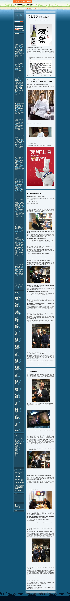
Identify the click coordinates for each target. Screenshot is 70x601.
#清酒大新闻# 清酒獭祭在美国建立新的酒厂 (38, 17)
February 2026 (17, 295)
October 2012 (17, 399)
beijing (19, 469)
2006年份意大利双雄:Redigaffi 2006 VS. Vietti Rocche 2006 (19, 227)
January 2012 (17, 407)
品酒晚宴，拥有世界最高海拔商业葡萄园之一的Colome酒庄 (19, 220)
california (16, 471)
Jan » (17, 19)
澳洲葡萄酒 (16, 456)
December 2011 (17, 408)
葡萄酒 (16, 488)
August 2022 (17, 322)
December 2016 (17, 358)
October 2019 (17, 331)
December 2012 (17, 398)
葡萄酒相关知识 (17, 462)
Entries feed (17, 505)
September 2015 (17, 371)
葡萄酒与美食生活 (17, 460)
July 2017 (16, 352)
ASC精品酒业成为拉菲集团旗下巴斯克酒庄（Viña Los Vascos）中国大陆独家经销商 (19, 41)
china (22, 471)
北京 (23, 485)
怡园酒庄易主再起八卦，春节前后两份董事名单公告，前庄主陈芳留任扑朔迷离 (19, 59)
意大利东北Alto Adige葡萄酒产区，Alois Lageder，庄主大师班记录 (19, 203)
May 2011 (16, 414)
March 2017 (17, 356)
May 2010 (16, 425)
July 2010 (16, 423)
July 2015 (16, 373)
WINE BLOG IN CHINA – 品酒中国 (23, 1)
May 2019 (16, 334)
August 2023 (17, 315)
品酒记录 (16, 446)
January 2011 (17, 418)
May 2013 (16, 394)
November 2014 (17, 380)
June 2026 (16, 292)
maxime (18, 475)
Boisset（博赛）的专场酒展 (19, 108)
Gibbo (27, 598)
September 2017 (17, 350)
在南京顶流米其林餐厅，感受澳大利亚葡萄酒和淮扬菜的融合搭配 (19, 35)
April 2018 (16, 344)
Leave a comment (32, 365)
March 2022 (17, 323)
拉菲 (18, 486)
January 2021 (17, 327)
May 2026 (16, 293)
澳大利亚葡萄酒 (20, 487)
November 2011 (17, 409)
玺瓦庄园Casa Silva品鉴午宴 (19, 230)
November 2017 (17, 349)
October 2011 (17, 410)
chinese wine (16, 472)
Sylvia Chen (17, 479)
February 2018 (17, 346)
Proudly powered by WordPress (17, 598)
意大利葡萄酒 (17, 449)
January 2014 (17, 387)
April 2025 (16, 304)
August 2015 (17, 372)
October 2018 (17, 339)
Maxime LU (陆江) (32, 75)
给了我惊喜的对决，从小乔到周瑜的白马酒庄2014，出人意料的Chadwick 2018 (19, 257)
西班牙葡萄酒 (17, 464)
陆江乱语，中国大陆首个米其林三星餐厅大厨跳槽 (39, 81)
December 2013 (17, 388)
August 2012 (17, 401)
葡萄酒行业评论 (17, 463)
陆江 (16, 491)
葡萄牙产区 (16, 459)
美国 (46, 75)
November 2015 (17, 370)
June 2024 (16, 310)
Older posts (29, 591)
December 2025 (17, 297)
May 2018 (16, 343)
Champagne (19, 471)
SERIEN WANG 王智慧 (18, 438)
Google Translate (22, 30)
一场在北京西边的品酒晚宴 (19, 189)
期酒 (20, 486)
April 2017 (16, 355)
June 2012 (16, 403)
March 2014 (17, 385)
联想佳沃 (51, 364)
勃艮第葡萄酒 (39, 364)
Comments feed (17, 506)
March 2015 (17, 377)
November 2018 (17, 338)
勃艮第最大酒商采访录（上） (34, 371)
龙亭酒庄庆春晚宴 (17, 66)
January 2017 (17, 357)
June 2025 (16, 302)
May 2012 (16, 404)
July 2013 (16, 392)
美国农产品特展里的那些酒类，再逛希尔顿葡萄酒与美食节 (19, 176)
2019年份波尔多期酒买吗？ (19, 286)
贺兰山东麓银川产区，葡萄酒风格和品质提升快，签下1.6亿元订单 (19, 277)
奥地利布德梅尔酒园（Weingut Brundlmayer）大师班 (19, 187)
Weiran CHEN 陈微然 (18, 439)
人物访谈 (36, 364)
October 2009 (17, 429)
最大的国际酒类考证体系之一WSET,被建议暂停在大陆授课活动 (19, 282)
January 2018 (17, 347)
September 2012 (17, 400)
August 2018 (17, 341)
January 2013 (17, 397)
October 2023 (17, 314)
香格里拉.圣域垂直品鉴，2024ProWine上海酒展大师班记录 (19, 192)
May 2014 (16, 384)
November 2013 (17, 389)
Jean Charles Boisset (46, 587)
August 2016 (17, 362)
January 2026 (17, 296)
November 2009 (17, 428)
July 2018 (16, 342)
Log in (16, 504)
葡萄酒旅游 (16, 461)
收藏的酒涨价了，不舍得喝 (19, 264)
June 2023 (16, 317)
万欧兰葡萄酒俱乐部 (19, 481)
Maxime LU (37, 15)
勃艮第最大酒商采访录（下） (34, 193)
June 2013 (16, 393)
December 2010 (17, 419)
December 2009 (17, 427)
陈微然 (19, 491)
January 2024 (17, 312)
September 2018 (17, 340)
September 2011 (17, 411)
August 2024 (17, 308)
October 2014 (17, 381)
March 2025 (17, 305)
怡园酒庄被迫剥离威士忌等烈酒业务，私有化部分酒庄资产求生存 (19, 179)
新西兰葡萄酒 (17, 450)
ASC (17, 469)
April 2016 (16, 365)
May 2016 (16, 364)
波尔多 (22, 486)
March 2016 (17, 366)
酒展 (22, 488)
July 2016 (16, 363)
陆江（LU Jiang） (21, 8)
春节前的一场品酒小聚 (18, 61)
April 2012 (16, 405)
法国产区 (16, 453)
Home (16, 8)
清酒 (42, 75)
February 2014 (17, 386)
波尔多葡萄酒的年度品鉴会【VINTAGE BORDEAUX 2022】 (19, 88)
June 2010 (16, 424)
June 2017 (16, 353)
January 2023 (17, 321)
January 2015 (17, 378)
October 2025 (17, 299)
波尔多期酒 (16, 454)
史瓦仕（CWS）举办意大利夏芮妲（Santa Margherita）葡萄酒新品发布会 (19, 136)
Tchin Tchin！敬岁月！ (18, 70)
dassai (40, 75)
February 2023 (17, 320)
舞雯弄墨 (16, 458)
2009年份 (16, 469)
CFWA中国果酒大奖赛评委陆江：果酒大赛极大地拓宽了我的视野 (19, 106)
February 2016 (17, 367)
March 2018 (17, 345)
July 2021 (16, 324)
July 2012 (16, 402)
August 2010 (17, 422)
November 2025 (17, 298)
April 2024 (16, 311)
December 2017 (17, 348)
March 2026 (17, 294)
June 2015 (16, 374)
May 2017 (16, 354)
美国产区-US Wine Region (19, 457)
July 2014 (16, 383)
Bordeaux (22, 469)
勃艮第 (16, 485)
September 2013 (17, 391)
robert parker (17, 477)
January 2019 (17, 336)
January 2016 (17, 368)
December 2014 (17, 379)
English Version (35, 8)
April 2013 (16, 395)
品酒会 (17, 486)
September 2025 (17, 300)
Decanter (19, 472)
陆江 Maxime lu (32, 588)
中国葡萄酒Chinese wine (18, 441)
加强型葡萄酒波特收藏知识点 (19, 271)
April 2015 (16, 376)
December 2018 (17, 337)
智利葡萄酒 (16, 451)
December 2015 (17, 369)
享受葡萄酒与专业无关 (18, 224)
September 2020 (17, 328)
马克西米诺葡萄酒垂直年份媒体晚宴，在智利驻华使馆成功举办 (19, 250)
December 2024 (17, 307)
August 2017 (17, 351)
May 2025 (16, 303)
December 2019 (17, 329)
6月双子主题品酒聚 (18, 144)
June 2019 (16, 333)
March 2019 (17, 335)
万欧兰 (19, 481)
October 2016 (17, 360)
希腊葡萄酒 (16, 448)
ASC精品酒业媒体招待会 (18, 184)
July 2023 (16, 316)
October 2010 (17, 420)
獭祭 (43, 75)
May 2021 (16, 325)
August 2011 (17, 412)
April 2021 (16, 326)
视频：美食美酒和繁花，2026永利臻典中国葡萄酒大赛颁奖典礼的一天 (19, 38)
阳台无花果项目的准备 (18, 155)
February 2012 (17, 406)
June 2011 (16, 413)
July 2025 (16, 301)
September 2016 (17, 361)
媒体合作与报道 (17, 447)
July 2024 (16, 309)
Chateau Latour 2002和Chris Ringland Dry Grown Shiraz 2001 (19, 233)
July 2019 (16, 332)
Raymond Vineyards (51, 587)
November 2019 (17, 330)
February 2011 (17, 417)
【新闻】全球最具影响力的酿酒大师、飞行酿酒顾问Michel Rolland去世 (19, 50)
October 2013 (17, 390)
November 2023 (17, 313)
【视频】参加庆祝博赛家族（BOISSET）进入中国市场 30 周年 (19, 83)
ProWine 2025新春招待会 (18, 166)
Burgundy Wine (17, 435)
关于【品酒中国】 (28, 8)
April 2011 (16, 415)
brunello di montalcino (18, 470)
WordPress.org (17, 507)
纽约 (45, 75)
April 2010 (16, 426)
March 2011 (17, 416)
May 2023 (16, 318)
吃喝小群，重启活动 (18, 68)
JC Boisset (45, 364)
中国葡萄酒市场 (19, 483)
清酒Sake (36, 75)
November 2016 (17, 359)
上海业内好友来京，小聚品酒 (19, 117)
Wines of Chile (17, 440)
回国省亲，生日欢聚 (18, 110)
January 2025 (17, 306)
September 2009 (17, 430)
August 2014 (17, 382)
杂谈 (16, 452)
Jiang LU (18, 473)
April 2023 (16, 319)
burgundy (22, 470)
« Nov (15, 19)
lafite (21, 473)
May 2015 (16, 375)
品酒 (15, 486)
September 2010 (17, 421)
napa (22, 476)
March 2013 (17, 396)
